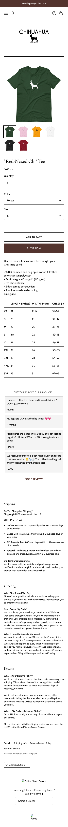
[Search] (13, 13)
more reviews (34, 479)
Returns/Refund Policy (40, 743)
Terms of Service (12, 748)
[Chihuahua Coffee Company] (34, 36)
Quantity (9, 175)
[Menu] (6, 13)
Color (7, 194)
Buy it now (34, 248)
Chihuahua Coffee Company (24, 753)
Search (7, 743)
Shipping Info (20, 743)
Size (6, 209)
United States (15, 765)
